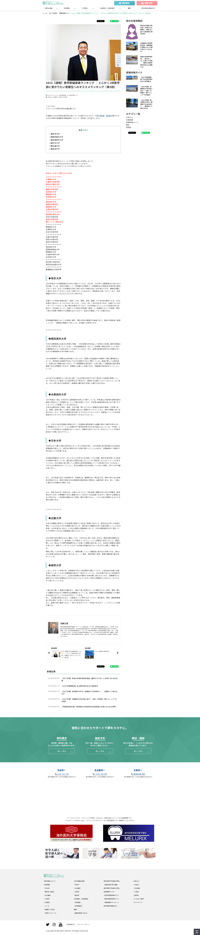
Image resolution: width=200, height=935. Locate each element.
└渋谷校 (46, 888)
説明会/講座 (48, 8)
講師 (129, 8)
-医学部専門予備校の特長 (111, 881)
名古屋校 (55, 97)
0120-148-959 (101, 774)
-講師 (75, 909)
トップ (45, 13)
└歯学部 (76, 895)
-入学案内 (47, 902)
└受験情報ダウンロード (111, 902)
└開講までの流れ (49, 909)
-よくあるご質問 (138, 899)
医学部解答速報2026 (148, 8)
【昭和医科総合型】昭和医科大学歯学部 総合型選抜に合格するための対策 (88, 707)
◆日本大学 (55, 143)
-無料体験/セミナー (50, 881)
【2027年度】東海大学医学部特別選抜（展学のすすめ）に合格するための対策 (89, 679)
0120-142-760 (63, 774)
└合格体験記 (78, 906)
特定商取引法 (71, 924)
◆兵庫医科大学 (57, 140)
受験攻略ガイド (64, 13)
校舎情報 (67, 8)
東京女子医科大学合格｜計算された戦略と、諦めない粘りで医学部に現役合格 (146, 30)
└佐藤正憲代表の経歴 (110, 885)
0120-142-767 (139, 774)
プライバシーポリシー (83, 924)
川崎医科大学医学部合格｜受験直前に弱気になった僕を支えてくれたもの (146, 47)
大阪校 (60, 97)
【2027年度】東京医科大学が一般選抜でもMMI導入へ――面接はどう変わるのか (89, 692)
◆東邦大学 (55, 149)
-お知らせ (136, 881)
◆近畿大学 (56, 146)
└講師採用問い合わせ (81, 913)
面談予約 (148, 3)
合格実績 (129, 120)
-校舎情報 (47, 885)
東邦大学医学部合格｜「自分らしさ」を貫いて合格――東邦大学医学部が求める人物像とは (146, 62)
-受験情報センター (109, 892)
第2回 (108, 115)
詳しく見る (62, 751)
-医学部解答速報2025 (110, 906)
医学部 (65, 97)
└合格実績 (77, 902)
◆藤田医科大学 (57, 137)
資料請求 (126, 3)
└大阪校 (46, 899)
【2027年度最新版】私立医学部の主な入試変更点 (79, 686)
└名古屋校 (47, 895)
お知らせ (129, 117)
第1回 (102, 115)
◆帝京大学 (55, 134)
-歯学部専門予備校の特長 (111, 888)
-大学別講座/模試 (79, 881)
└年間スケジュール (50, 913)
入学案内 (85, 8)
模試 (127, 125)
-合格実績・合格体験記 (81, 899)
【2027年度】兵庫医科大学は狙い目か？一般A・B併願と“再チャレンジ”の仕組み (89, 700)
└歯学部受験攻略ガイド (111, 899)
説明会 (128, 127)
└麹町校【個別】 (49, 892)
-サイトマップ (137, 902)
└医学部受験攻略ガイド (111, 895)
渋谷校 (50, 97)
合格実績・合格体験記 (107, 8)
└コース (46, 906)
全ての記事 (53, 13)
